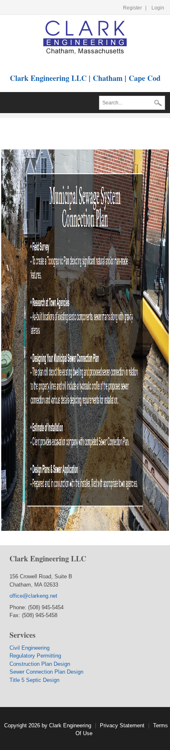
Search (158, 103)
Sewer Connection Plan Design (46, 672)
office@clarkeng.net (34, 596)
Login (157, 8)
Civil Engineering (29, 648)
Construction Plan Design (39, 664)
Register (132, 8)
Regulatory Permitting (35, 656)
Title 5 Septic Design (34, 680)
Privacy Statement (122, 725)
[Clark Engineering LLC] (85, 37)
